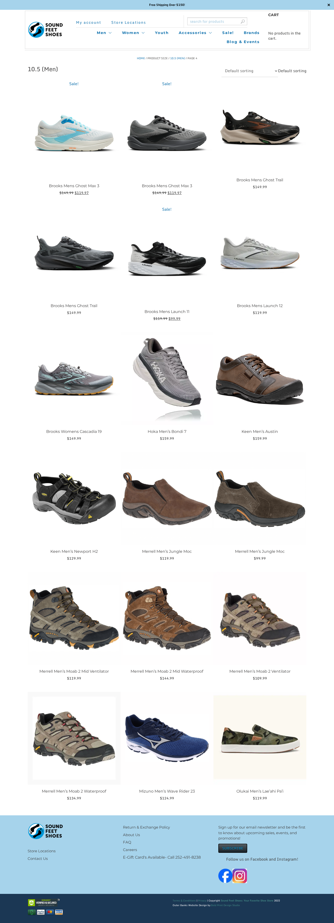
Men (101, 32)
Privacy (202, 900)
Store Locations (128, 22)
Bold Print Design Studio (225, 905)
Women (130, 32)
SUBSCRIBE (232, 848)
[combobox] (292, 71)
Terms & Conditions (184, 900)
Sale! (228, 32)
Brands (252, 32)
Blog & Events (243, 41)
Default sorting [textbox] (292, 71)
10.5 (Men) (177, 58)
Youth (162, 32)
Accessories (193, 32)
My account (88, 22)
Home (141, 58)
